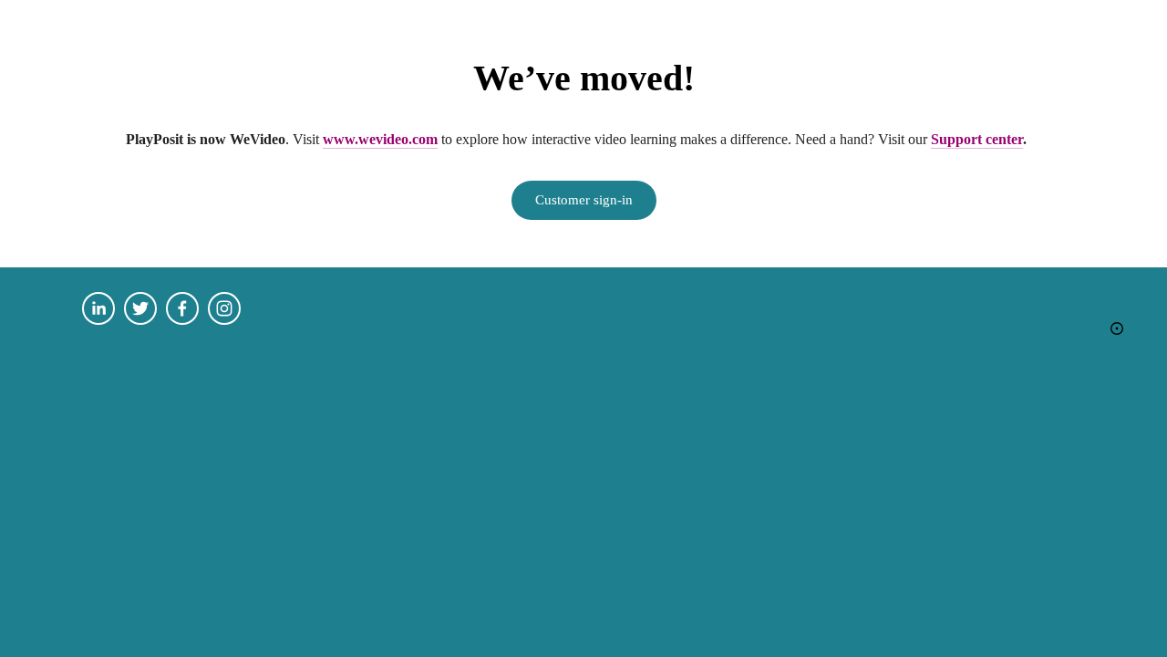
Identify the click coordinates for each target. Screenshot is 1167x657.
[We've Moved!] (1116, 328)
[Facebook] (182, 308)
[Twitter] (140, 308)
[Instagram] (224, 308)
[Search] (89, 12)
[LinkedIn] (98, 308)
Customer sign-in (584, 200)
